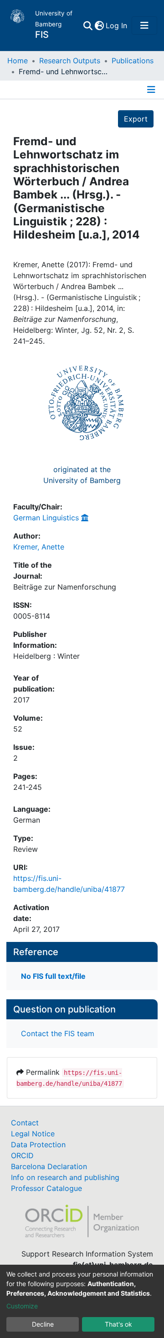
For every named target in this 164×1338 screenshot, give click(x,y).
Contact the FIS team (57, 1033)
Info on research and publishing (65, 1177)
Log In (117, 25)
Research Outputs (69, 60)
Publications (133, 60)
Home (17, 60)
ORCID (22, 1155)
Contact (25, 1122)
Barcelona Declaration (49, 1166)
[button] (99, 25)
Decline (43, 1324)
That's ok (118, 1324)
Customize (22, 1306)
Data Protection (38, 1144)
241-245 (27, 787)
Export (136, 118)
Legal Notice (33, 1133)
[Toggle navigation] (144, 25)
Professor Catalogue (46, 1188)
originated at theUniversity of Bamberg (82, 475)
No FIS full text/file (53, 976)
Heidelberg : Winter (46, 656)
